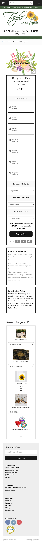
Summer (9, 42)
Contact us (8, 503)
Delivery (8, 505)
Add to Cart (21, 234)
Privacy (7, 508)
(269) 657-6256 (10, 475)
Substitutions (9, 510)
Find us (7, 477)
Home (3, 42)
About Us (8, 501)
